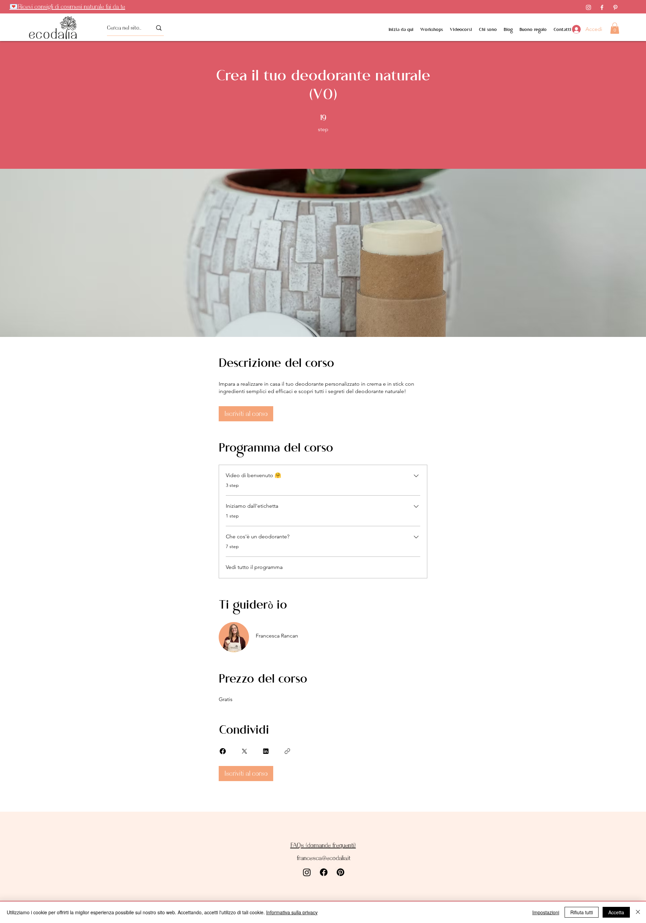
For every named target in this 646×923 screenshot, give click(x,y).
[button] (614, 28)
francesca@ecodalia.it (324, 858)
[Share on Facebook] (223, 751)
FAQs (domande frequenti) (323, 845)
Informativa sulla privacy (292, 912)
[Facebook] (602, 7)
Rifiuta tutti (581, 912)
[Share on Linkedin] (266, 751)
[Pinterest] (615, 7)
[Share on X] (244, 751)
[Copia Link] (287, 751)
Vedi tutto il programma (254, 567)
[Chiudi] (638, 912)
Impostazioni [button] (545, 912)
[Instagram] (588, 7)
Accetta (616, 912)
